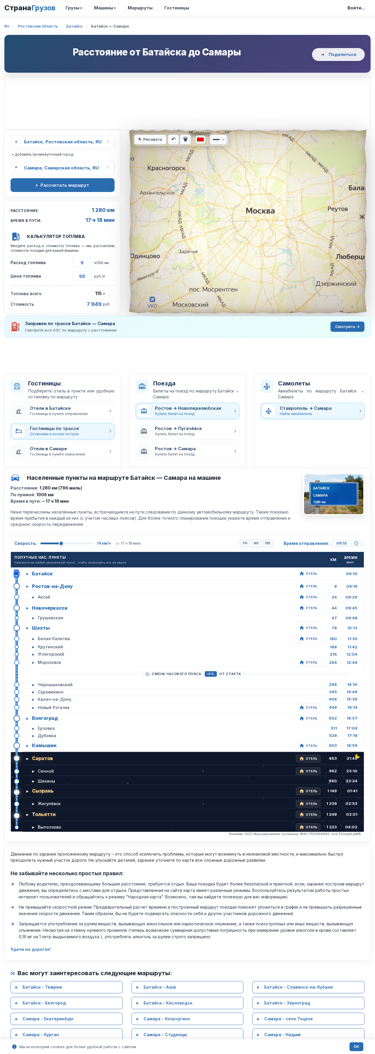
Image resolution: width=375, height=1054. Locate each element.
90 (256, 543)
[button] (63, 411)
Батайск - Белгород (44, 1002)
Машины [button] (103, 8)
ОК (356, 1046)
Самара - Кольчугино (167, 1018)
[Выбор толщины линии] (218, 139)
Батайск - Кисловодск (168, 1002)
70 (245, 543)
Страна (29, 8)
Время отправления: (306, 543)
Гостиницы (176, 8)
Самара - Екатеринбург (48, 1018)
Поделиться (342, 54)
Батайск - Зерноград (287, 1002)
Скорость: (25, 543)
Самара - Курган (41, 1034)
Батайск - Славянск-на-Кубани (298, 987)
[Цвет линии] (200, 139)
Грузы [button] (72, 8)
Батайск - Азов (160, 987)
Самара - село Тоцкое (288, 1018)
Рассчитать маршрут (64, 185)
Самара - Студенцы (165, 1034)
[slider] (61, 543)
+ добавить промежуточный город (42, 154)
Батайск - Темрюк (42, 987)
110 (267, 543)
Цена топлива (26, 275)
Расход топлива (28, 262)
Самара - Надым (282, 1034)
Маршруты (140, 8)
